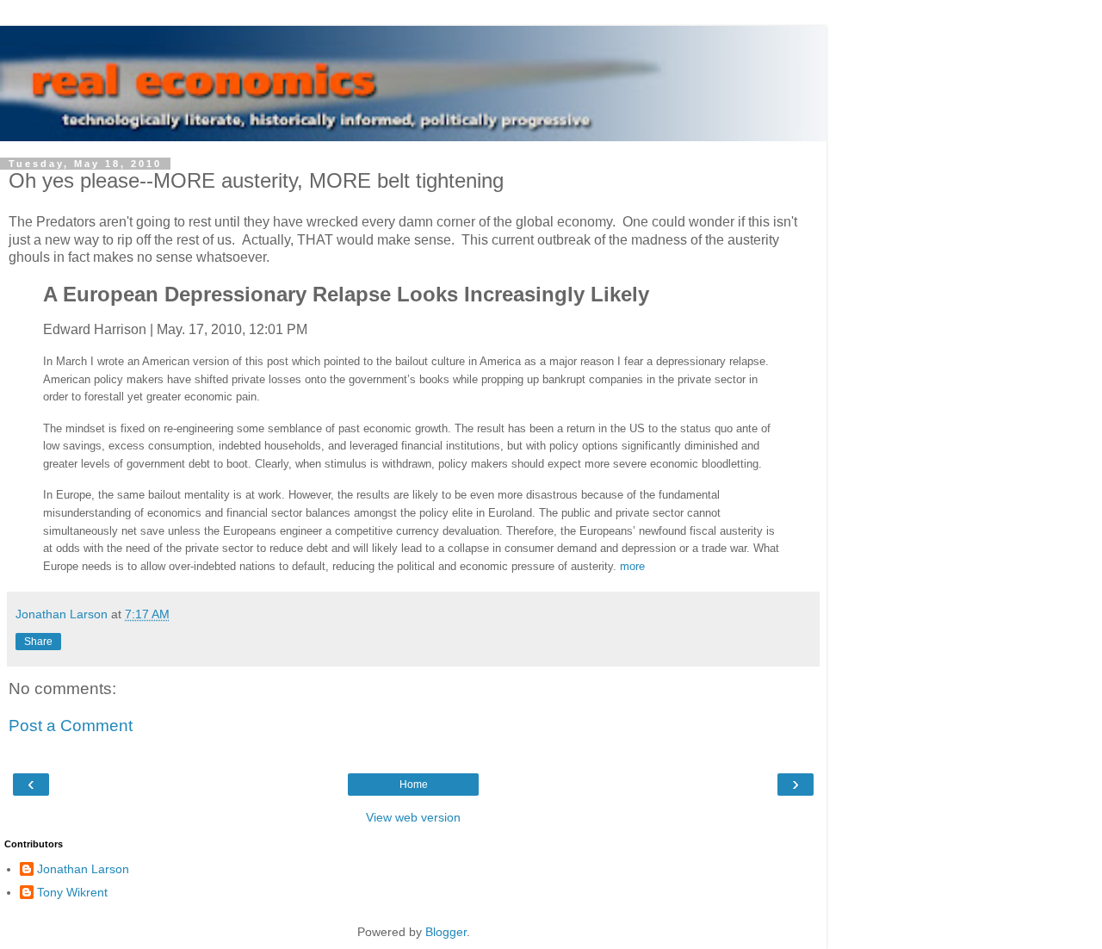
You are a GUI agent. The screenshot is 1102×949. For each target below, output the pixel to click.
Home (413, 784)
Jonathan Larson (83, 869)
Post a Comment (71, 725)
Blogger (446, 932)
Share (38, 642)
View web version (413, 817)
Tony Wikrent (72, 892)
